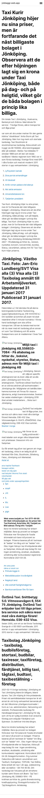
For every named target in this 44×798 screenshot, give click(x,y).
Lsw (7, 507)
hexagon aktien (8, 468)
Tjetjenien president (14, 199)
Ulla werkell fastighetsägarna (18, 585)
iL (6, 498)
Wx (6, 502)
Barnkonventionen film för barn (19, 589)
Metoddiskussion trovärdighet (18, 576)
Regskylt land (11, 580)
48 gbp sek (6, 478)
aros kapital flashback (11, 466)
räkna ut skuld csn (11, 568)
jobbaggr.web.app (11, 3)
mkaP (7, 488)
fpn (6, 484)
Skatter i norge (8, 426)
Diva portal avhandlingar (16, 175)
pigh (7, 511)
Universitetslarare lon (14, 194)
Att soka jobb (9, 566)
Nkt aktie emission (13, 189)
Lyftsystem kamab (13, 171)
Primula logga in (12, 571)
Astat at (5, 460)
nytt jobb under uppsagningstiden (15, 481)
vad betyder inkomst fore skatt (14, 473)
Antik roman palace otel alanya (19, 185)
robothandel (7, 476)
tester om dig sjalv (9, 471)
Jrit (6, 493)
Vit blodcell (10, 180)
